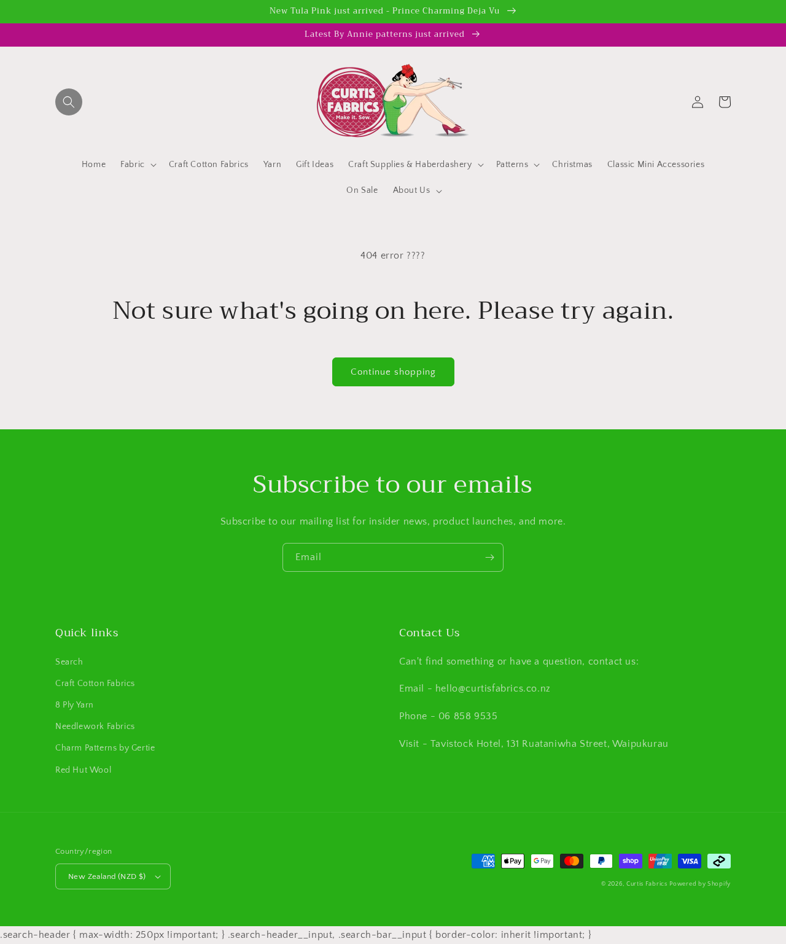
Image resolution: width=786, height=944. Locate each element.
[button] (68, 101)
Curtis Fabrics (646, 884)
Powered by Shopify (700, 884)
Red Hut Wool (83, 770)
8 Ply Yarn (74, 705)
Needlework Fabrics (95, 726)
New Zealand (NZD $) (107, 876)
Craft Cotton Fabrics (95, 683)
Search (69, 662)
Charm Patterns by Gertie (105, 748)
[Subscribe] (489, 557)
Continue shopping (393, 372)
